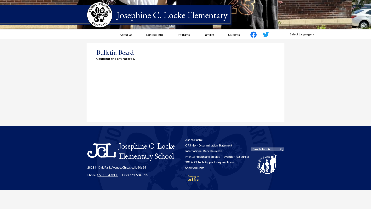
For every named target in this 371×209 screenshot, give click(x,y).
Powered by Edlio (193, 178)
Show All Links (194, 168)
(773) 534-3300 (107, 175)
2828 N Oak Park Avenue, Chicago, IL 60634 (116, 167)
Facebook (253, 34)
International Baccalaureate (203, 151)
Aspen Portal (194, 139)
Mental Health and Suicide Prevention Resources (217, 156)
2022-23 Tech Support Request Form (209, 162)
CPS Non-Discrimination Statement (208, 145)
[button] (126, 34)
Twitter (266, 34)
